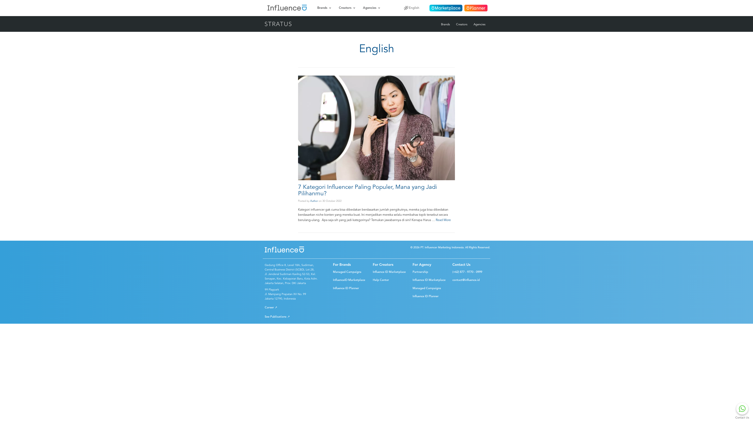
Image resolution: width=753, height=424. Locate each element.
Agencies (369, 8)
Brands (322, 8)
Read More (443, 220)
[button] (271, 307)
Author (314, 201)
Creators (345, 8)
